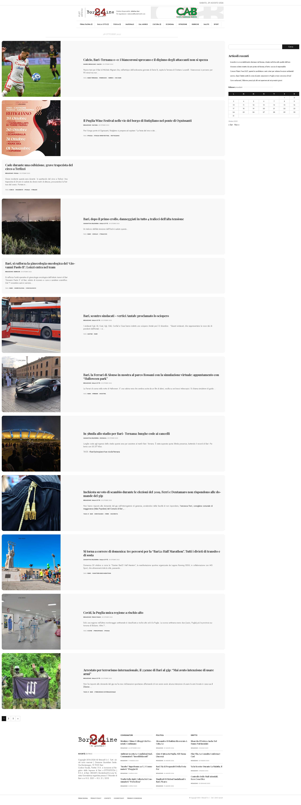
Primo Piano (96, 617)
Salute (206, 24)
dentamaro (99, 514)
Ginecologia (19, 288)
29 (284, 112)
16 (294, 105)
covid (90, 631)
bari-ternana (93, 78)
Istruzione (183, 24)
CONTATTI (107, 798)
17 (233, 108)
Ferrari (95, 394)
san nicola (109, 451)
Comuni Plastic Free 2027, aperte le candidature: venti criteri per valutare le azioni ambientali (262, 71)
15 (284, 105)
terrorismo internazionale (105, 692)
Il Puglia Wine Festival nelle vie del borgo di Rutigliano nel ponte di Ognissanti (137, 120)
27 (264, 112)
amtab (90, 334)
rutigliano (115, 136)
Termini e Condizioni (134, 798)
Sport (216, 24)
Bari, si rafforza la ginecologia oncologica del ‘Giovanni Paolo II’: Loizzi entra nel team (40, 265)
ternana (117, 451)
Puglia (116, 24)
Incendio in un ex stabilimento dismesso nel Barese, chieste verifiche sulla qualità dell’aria (260, 62)
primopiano (99, 451)
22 (284, 108)
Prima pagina (85, 24)
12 (253, 105)
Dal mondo (143, 24)
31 (233, 116)
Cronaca (103, 438)
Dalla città (102, 24)
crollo (95, 234)
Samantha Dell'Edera (91, 223)
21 (274, 108)
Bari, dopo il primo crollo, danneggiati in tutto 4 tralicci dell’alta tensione (133, 219)
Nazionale (130, 24)
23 (294, 108)
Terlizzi (34, 190)
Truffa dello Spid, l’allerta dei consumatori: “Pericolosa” (136, 780)
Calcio (99, 64)
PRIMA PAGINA (83, 798)
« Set (230, 124)
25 (243, 112)
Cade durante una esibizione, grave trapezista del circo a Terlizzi (39, 167)
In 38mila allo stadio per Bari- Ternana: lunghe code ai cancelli (126, 433)
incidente (19, 190)
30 (294, 112)
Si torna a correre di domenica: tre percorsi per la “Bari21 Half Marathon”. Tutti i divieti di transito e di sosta (151, 553)
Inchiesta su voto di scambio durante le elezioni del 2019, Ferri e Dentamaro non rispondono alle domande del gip (152, 494)
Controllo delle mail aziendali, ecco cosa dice (204, 777)
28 (274, 112)
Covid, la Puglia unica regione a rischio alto (113, 612)
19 (253, 108)
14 (274, 105)
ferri (107, 514)
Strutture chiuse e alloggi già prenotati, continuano (136, 742)
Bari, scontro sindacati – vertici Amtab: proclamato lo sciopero (126, 316)
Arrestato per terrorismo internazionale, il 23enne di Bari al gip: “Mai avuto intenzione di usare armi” (148, 672)
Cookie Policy (119, 798)
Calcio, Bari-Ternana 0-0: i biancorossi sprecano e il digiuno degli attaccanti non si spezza (145, 60)
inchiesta (114, 514)
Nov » (236, 124)
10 (233, 105)
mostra (103, 394)
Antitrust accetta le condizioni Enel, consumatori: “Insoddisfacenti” (136, 755)
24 (234, 112)
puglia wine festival (102, 136)
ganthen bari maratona (102, 573)
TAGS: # (86, 514)
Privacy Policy (96, 798)
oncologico (31, 288)
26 (253, 112)
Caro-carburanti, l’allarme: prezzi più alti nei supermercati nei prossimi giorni (256, 80)
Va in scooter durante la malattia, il (206, 766)
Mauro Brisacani (89, 64)
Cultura (156, 24)
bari (89, 234)
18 (243, 108)
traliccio (103, 234)
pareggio (103, 78)
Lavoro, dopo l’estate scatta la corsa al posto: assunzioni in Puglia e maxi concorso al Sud (260, 76)
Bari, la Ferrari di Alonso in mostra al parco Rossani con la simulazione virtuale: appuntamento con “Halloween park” (151, 377)
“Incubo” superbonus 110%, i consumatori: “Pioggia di (136, 767)
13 (264, 105)
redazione (87, 125)
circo (12, 190)
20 (264, 108)
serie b (111, 78)
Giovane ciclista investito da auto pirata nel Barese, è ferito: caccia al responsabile (258, 66)
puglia (90, 136)
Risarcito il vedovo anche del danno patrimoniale (204, 742)
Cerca (290, 46)
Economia (170, 24)
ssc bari (118, 78)
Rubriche (195, 24)
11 (243, 105)
